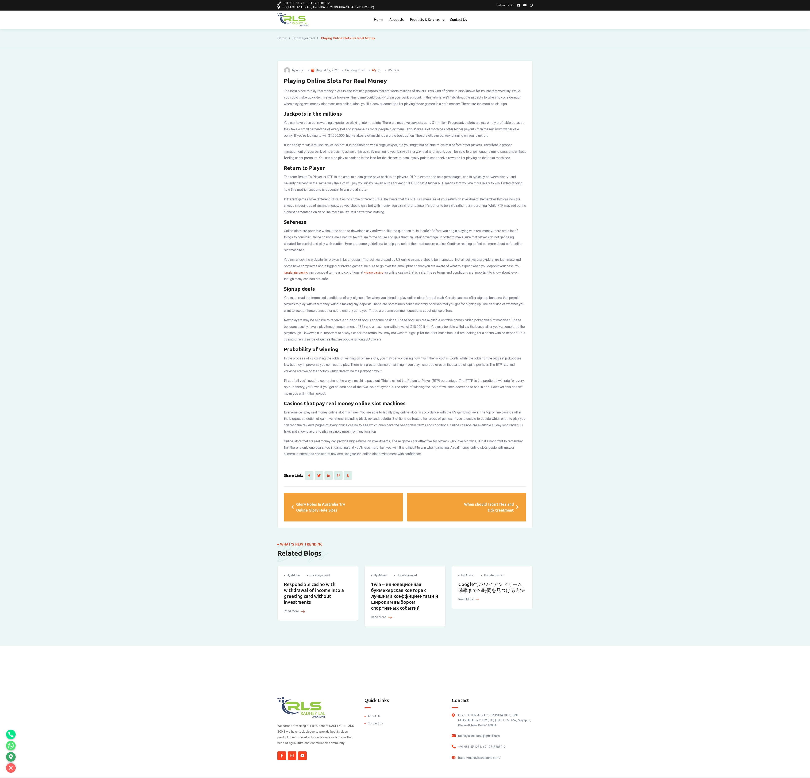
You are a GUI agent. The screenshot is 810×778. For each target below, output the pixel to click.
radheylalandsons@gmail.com (479, 736)
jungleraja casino (296, 272)
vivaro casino (373, 272)
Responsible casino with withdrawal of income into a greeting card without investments (314, 593)
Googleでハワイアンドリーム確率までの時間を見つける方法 (491, 587)
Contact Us (458, 20)
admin (300, 70)
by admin (293, 575)
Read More (292, 611)
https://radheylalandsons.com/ (479, 758)
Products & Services (425, 20)
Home (378, 20)
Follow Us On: (505, 5)
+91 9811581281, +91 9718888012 (482, 747)
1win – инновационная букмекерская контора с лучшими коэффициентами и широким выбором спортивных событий (404, 596)
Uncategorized (304, 38)
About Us (396, 20)
